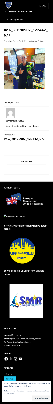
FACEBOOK (26, 161)
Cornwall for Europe (18, 11)
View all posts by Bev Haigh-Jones (22, 125)
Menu (42, 6)
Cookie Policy (9, 393)
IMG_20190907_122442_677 (24, 137)
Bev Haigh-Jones (37, 41)
